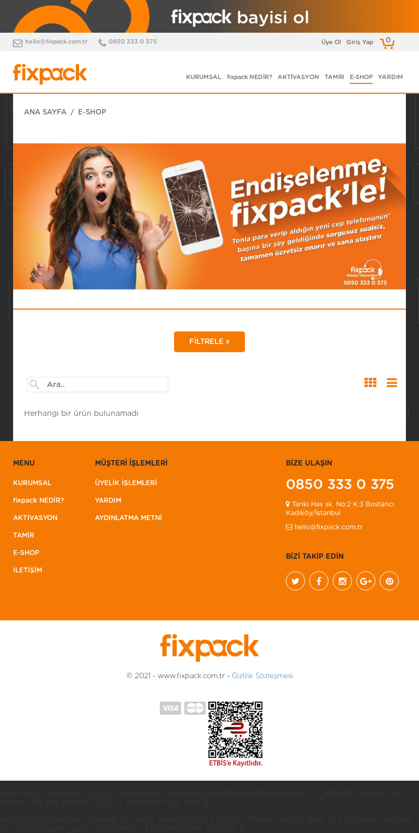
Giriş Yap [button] (359, 42)
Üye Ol (331, 42)
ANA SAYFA (45, 112)
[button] (42, 246)
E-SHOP (361, 77)
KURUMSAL (204, 77)
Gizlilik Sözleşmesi (262, 676)
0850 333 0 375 (133, 42)
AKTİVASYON (298, 77)
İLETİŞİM (27, 570)
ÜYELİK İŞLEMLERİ (126, 483)
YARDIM (390, 77)
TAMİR (334, 77)
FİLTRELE (207, 342)
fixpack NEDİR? (249, 77)
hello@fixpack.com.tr (56, 42)
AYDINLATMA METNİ (128, 518)
